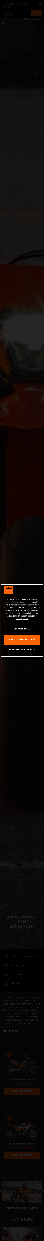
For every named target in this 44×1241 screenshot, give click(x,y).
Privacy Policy (19, 619)
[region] (22, 620)
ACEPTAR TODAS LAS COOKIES (22, 640)
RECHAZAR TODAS (22, 629)
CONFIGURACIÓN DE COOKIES (22, 649)
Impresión (25, 619)
